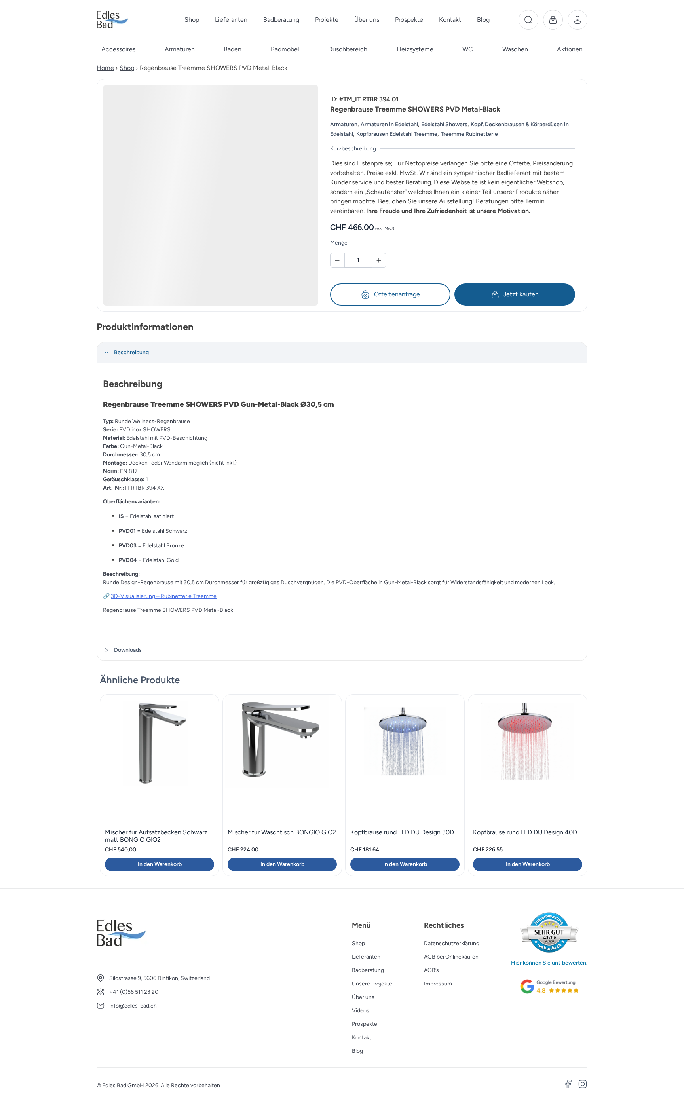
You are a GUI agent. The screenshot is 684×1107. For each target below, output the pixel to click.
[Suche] (528, 20)
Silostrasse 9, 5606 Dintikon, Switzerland (159, 978)
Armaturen (343, 124)
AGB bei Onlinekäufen (451, 956)
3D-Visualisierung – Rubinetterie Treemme (164, 596)
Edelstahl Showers (444, 124)
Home (105, 68)
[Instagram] (582, 1085)
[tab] (342, 352)
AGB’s (431, 970)
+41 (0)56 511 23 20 (133, 992)
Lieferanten (366, 956)
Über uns (363, 997)
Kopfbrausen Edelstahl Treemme (396, 134)
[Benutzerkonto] (577, 20)
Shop (127, 68)
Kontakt (361, 1037)
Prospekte (364, 1024)
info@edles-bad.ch (133, 1006)
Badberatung (368, 970)
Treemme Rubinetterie (469, 134)
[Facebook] (568, 1085)
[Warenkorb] (553, 20)
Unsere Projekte (372, 983)
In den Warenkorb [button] (160, 864)
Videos (360, 1010)
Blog (357, 1051)
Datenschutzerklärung (451, 943)
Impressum (438, 983)
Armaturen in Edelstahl (389, 124)
